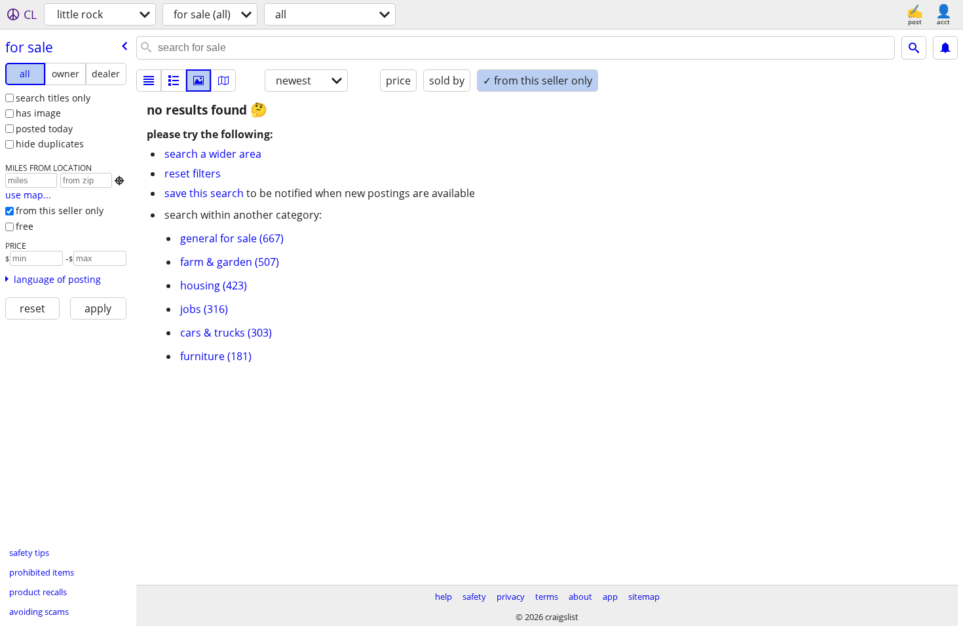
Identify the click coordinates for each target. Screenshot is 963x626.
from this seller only (60, 210)
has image (38, 113)
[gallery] (198, 80)
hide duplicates (50, 144)
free (24, 226)
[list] (148, 80)
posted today (44, 128)
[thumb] (173, 80)
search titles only (53, 98)
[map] (223, 80)
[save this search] (945, 48)
